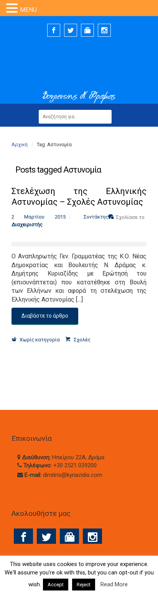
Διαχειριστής (27, 224)
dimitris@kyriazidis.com (72, 474)
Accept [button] (56, 584)
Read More (114, 584)
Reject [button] (84, 584)
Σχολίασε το (130, 217)
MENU (28, 9)
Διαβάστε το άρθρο (44, 316)
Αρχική (20, 144)
